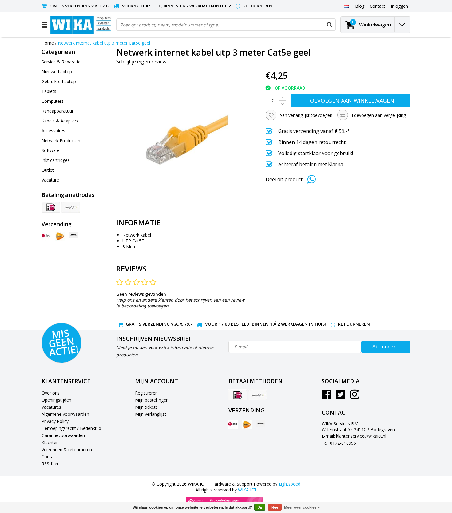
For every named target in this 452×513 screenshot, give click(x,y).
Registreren (146, 393)
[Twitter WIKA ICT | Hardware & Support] (340, 396)
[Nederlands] (346, 6)
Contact (49, 456)
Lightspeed (289, 484)
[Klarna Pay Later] (70, 207)
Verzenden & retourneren (67, 449)
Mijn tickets (146, 407)
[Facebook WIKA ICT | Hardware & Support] (326, 396)
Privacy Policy (55, 421)
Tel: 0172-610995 (339, 443)
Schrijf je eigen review (141, 61)
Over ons (51, 393)
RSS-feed (51, 464)
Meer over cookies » (302, 507)
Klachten (50, 442)
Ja (260, 507)
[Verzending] (46, 236)
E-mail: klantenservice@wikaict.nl (354, 436)
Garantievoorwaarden (63, 435)
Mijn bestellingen (152, 400)
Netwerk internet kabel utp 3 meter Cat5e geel (104, 43)
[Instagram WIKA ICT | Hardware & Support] (354, 396)
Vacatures (51, 407)
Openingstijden (56, 400)
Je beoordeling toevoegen (142, 306)
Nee (274, 507)
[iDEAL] (51, 207)
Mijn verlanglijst (150, 414)
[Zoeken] (329, 24)
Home (48, 43)
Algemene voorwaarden (65, 414)
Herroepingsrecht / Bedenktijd (71, 428)
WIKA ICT (247, 490)
